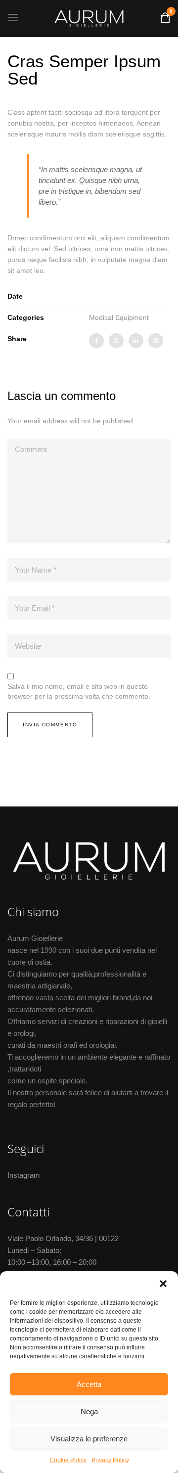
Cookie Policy (68, 1460)
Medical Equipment (119, 317)
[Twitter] (116, 340)
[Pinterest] (155, 340)
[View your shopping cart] (165, 20)
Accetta (89, 1384)
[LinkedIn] (136, 340)
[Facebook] (96, 340)
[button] (163, 1284)
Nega (89, 1411)
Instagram (23, 1175)
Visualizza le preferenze (89, 1438)
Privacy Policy (110, 1460)
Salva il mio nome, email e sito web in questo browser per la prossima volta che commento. (78, 691)
